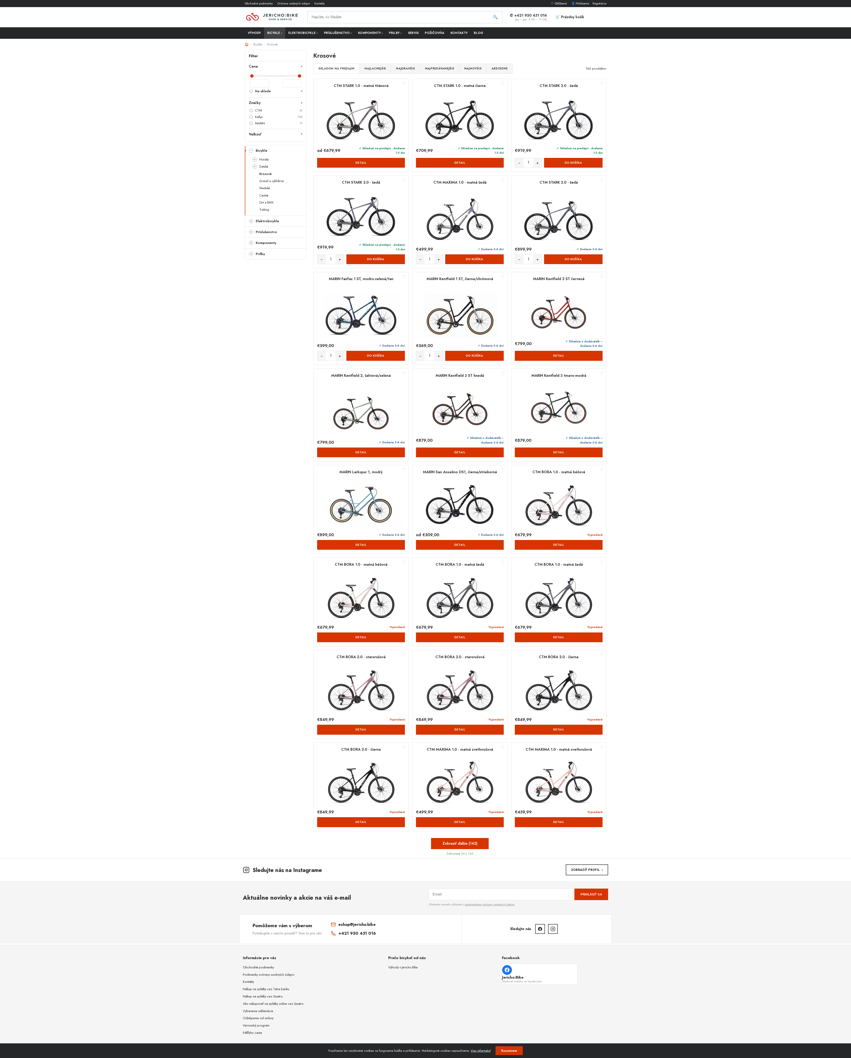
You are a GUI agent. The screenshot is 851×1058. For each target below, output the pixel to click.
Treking (264, 209)
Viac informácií (481, 1050)
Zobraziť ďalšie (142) (460, 843)
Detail (361, 163)
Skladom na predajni (336, 69)
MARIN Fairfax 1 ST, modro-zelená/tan (361, 279)
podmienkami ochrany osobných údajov (490, 904)
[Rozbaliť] (251, 150)
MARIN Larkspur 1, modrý (361, 472)
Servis (413, 33)
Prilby (395, 33)
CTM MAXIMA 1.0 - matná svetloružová (460, 749)
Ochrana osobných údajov (293, 3)
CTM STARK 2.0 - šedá (559, 85)
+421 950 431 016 (357, 933)
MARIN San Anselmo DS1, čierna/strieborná (460, 472)
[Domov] (247, 44)
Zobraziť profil (587, 870)
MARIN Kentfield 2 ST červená (558, 279)
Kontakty (319, 3)
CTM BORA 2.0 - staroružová (361, 657)
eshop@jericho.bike (357, 924)
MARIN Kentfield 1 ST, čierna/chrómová (460, 279)
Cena (253, 66)
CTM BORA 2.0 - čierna (558, 657)
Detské (263, 166)
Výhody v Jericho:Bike (403, 967)
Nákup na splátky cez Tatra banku (266, 989)
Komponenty (370, 33)
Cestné (263, 195)
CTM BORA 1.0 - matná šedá (460, 564)
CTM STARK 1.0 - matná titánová (361, 85)
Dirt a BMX (266, 202)
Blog (478, 33)
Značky (255, 102)
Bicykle (274, 33)
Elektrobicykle (303, 33)
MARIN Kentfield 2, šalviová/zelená (361, 375)
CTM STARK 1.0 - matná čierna (460, 85)
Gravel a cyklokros (271, 181)
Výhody (254, 33)
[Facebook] (540, 929)
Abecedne (499, 69)
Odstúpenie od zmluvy (258, 1018)
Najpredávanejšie (439, 69)
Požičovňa (434, 33)
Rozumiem (509, 1050)
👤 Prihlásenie (580, 3)
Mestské (264, 188)
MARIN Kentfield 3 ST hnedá (460, 375)
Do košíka (573, 163)
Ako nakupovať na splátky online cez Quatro (273, 1003)
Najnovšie (473, 69)
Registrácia (599, 3)
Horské (264, 159)
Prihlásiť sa (591, 894)
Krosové (265, 174)
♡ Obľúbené (559, 3)
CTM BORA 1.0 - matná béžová (559, 472)
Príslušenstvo (338, 33)
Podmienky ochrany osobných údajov (268, 974)
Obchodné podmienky (259, 3)
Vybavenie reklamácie (258, 1011)
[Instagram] (553, 929)
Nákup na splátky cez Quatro (263, 996)
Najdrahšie (405, 69)
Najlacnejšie (375, 69)
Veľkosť (255, 134)
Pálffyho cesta (252, 1032)
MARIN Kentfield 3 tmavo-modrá (558, 375)
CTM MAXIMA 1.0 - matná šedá (459, 182)
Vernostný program (256, 1025)
